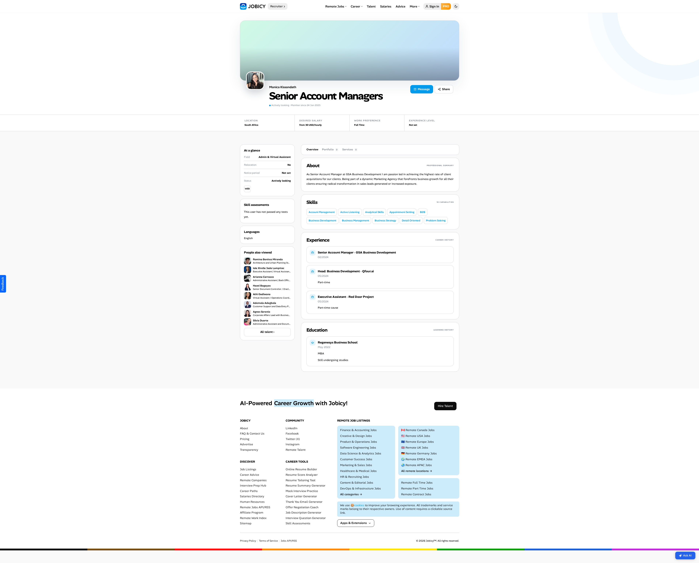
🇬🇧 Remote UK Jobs (414, 447)
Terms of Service (268, 540)
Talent (371, 6)
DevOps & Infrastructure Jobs (360, 488)
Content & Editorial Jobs (356, 482)
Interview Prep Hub (253, 485)
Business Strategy (385, 220)
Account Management (322, 212)
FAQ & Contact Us (252, 433)
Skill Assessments (298, 523)
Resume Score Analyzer (302, 474)
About (244, 428)
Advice (400, 6)
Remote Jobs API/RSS (255, 507)
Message (424, 89)
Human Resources (252, 502)
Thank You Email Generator (304, 502)
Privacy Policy (248, 540)
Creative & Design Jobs (356, 436)
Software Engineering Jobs (358, 447)
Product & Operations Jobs (358, 441)
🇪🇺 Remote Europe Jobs (417, 441)
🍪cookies (357, 505)
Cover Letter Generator (301, 496)
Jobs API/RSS (289, 540)
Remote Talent (296, 449)
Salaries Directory (252, 496)
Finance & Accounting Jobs (358, 430)
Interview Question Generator (306, 518)
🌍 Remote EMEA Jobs (416, 459)
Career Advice (249, 474)
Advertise (246, 444)
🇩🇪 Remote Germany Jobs (419, 453)
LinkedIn (291, 428)
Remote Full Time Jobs (417, 482)
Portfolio (330, 149)
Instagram (293, 444)
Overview (312, 149)
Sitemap (245, 523)
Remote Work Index (253, 518)
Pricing (244, 439)
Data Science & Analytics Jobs (360, 453)
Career (355, 6)
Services (349, 149)
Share (446, 89)
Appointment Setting (401, 212)
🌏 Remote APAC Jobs (416, 465)
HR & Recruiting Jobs (354, 476)
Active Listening (349, 212)
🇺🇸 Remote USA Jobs (415, 436)
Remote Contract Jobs (416, 494)
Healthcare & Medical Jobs (358, 470)
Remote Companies (253, 480)
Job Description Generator (303, 512)
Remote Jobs (334, 6)
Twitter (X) (293, 439)
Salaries (385, 6)
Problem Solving (436, 220)
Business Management (355, 220)
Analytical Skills (374, 212)
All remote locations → (416, 470)
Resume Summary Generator (305, 485)
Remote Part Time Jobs (417, 488)
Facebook (292, 433)
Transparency (249, 449)
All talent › (267, 332)
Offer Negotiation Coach (302, 507)
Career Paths (249, 491)
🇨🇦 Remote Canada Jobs (418, 430)
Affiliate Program (251, 512)
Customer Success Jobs (356, 459)
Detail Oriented (411, 220)
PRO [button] (446, 6)
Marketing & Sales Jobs (356, 465)
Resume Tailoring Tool (300, 480)
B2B (422, 212)
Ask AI (687, 555)
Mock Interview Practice (302, 491)
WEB (247, 188)
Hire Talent (445, 406)
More (413, 6)
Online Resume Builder (301, 469)
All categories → (351, 494)
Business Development (322, 220)
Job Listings (248, 469)
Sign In (434, 6)
